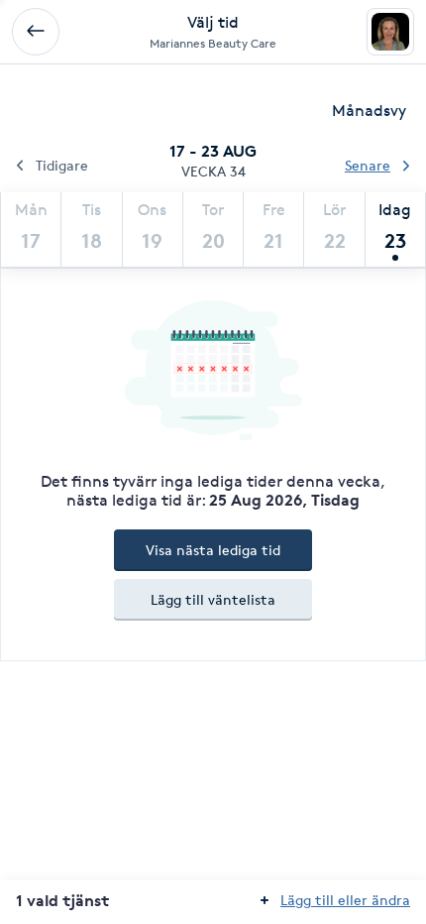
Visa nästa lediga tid (213, 549)
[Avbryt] (35, 32)
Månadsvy (369, 110)
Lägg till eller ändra (345, 899)
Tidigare (62, 165)
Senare (367, 165)
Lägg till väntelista (213, 599)
